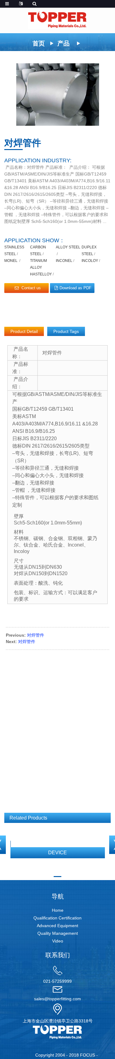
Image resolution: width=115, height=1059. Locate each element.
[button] (57, 876)
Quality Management (57, 933)
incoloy (90, 261)
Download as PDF (75, 288)
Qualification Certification (57, 917)
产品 (63, 43)
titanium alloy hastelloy (41, 267)
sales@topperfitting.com (57, 998)
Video (57, 940)
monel (11, 261)
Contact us (31, 288)
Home (57, 910)
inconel (64, 261)
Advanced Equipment (57, 925)
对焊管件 (35, 635)
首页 (39, 43)
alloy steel (68, 247)
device (57, 852)
